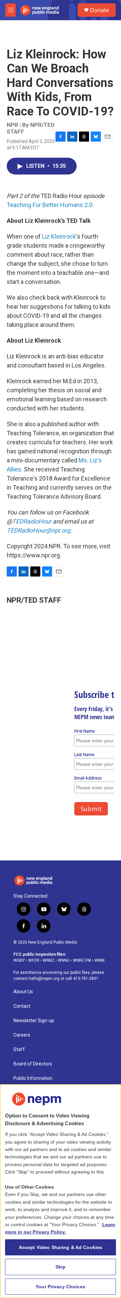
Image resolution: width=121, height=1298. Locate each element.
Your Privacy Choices (60, 1286)
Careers (21, 1035)
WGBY (19, 960)
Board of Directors (32, 1063)
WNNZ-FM (82, 960)
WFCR (33, 960)
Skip (60, 1266)
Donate (99, 10)
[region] (60, 1191)
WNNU (64, 960)
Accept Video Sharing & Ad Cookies (61, 1247)
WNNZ (48, 960)
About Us (23, 991)
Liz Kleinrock (59, 236)
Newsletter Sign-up (33, 1020)
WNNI (99, 960)
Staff (19, 1049)
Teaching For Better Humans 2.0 (49, 204)
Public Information (32, 1078)
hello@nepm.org (44, 978)
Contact (21, 1006)
